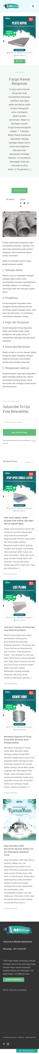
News (24, 190)
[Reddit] (28, 203)
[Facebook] (21, 203)
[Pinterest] (21, 206)
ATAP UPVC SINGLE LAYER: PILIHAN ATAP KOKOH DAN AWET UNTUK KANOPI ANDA (19, 521)
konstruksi (19, 352)
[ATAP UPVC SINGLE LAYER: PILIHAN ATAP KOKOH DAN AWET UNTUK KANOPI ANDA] (19, 491)
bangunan (12, 275)
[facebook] (4, 1044)
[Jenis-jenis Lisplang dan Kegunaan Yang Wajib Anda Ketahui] (19, 601)
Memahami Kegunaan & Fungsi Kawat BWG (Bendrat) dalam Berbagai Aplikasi (17, 740)
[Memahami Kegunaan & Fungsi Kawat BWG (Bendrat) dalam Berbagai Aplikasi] (19, 710)
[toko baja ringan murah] (11, 5)
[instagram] (8, 1044)
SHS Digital (6, 1040)
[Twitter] (24, 203)
